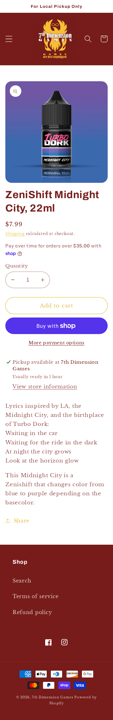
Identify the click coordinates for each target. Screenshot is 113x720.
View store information (45, 386)
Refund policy (32, 612)
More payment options (56, 343)
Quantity (16, 266)
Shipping (14, 234)
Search (22, 581)
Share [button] (22, 521)
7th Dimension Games (52, 697)
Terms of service (36, 596)
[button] (9, 39)
